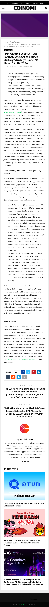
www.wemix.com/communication (21, 359)
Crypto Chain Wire (11, 66)
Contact (15, 3)
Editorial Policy (38, 3)
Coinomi (21, 604)
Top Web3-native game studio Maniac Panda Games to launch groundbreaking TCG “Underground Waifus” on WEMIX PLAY (24, 393)
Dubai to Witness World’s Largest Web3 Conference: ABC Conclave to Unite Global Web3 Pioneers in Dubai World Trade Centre (23, 582)
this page (33, 599)
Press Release (8, 50)
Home (8, 3)
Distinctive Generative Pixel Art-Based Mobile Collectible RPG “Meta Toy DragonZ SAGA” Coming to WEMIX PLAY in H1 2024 (24, 412)
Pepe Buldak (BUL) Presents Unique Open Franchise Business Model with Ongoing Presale (22, 542)
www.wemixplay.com (12, 112)
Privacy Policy (25, 3)
